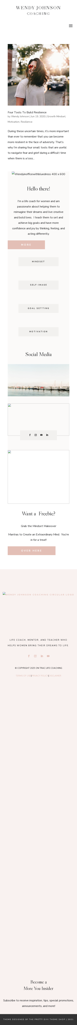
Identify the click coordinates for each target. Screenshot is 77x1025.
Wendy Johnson (20, 116)
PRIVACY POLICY (40, 675)
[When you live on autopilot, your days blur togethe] (38, 798)
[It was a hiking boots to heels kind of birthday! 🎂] (38, 709)
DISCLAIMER (55, 675)
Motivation (14, 122)
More (26, 244)
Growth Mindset (56, 116)
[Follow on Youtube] (41, 435)
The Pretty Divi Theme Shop (47, 1019)
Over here (31, 550)
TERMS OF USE (23, 675)
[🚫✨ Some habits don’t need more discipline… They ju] (38, 932)
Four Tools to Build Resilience (27, 112)
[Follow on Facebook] (30, 435)
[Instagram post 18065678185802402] (38, 887)
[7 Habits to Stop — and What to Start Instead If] (38, 842)
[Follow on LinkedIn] (47, 435)
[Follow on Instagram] (35, 435)
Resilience (26, 122)
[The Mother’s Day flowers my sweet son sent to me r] (38, 753)
